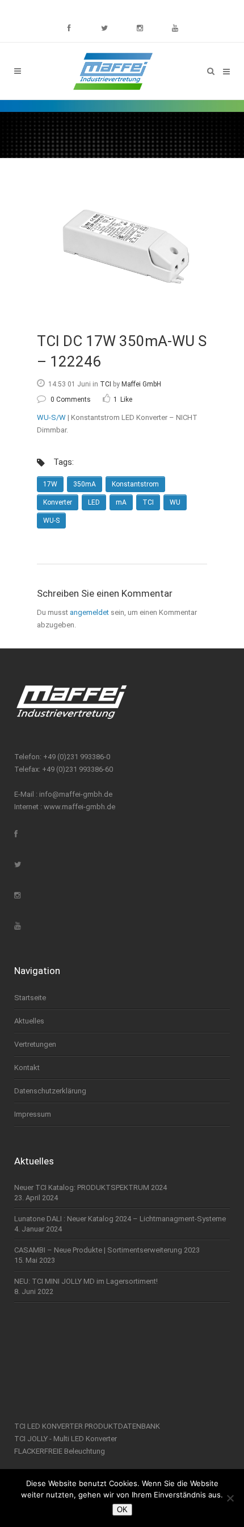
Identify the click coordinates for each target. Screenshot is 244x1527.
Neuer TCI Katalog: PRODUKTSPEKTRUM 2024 (90, 1187)
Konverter (57, 502)
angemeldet (89, 612)
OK (122, 1509)
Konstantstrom (135, 484)
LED (94, 502)
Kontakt (27, 1067)
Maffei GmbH (141, 384)
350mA (84, 484)
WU (175, 502)
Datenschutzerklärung (50, 1091)
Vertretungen (35, 1044)
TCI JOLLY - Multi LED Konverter (65, 1438)
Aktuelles (29, 1021)
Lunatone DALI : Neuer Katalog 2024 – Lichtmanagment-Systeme (120, 1218)
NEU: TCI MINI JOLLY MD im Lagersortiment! (86, 1281)
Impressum (32, 1114)
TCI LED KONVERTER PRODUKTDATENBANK (87, 1426)
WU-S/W (51, 417)
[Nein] (229, 1498)
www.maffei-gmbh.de (79, 806)
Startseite (30, 997)
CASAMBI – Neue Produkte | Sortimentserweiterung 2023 (107, 1250)
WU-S (51, 521)
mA (121, 502)
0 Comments (71, 399)
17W (50, 484)
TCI (105, 384)
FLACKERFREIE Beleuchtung (59, 1451)
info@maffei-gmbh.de (75, 794)
